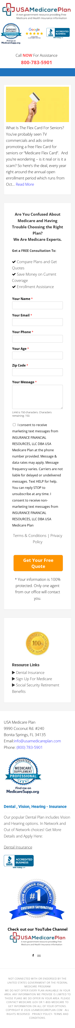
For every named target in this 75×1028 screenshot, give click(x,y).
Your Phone (22, 332)
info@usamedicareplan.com (37, 741)
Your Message (24, 382)
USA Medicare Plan (36, 11)
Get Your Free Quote (38, 563)
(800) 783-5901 (30, 747)
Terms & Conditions (29, 535)
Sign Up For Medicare (33, 678)
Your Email (22, 315)
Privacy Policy (42, 1014)
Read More (25, 184)
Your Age (20, 349)
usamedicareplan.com (46, 1010)
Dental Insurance (29, 672)
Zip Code (20, 365)
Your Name (22, 299)
